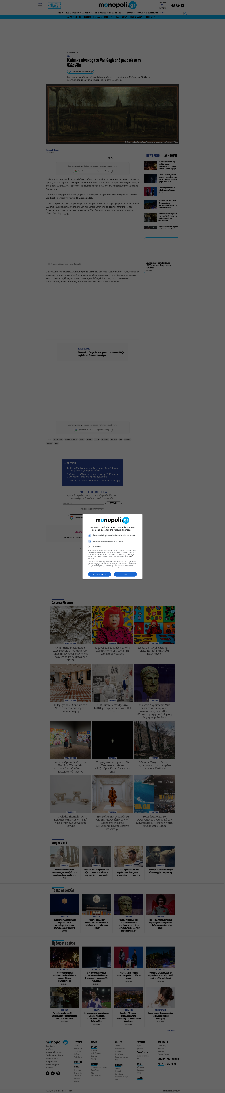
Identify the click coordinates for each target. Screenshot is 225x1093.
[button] (112, 546)
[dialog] (112, 546)
